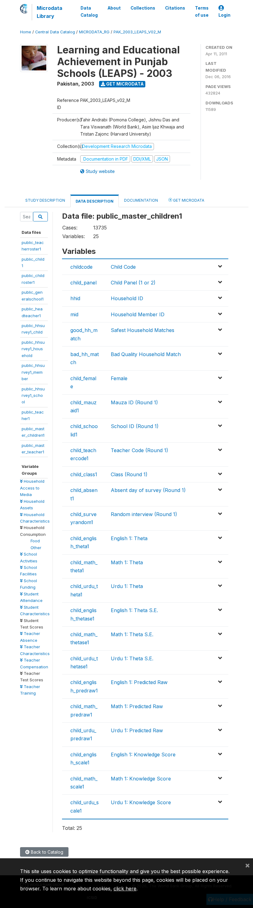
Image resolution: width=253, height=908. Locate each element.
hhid (75, 298)
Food (35, 540)
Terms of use (202, 11)
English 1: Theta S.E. (134, 610)
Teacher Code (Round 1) (139, 450)
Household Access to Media (32, 488)
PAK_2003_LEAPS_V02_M (137, 32)
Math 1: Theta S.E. (132, 634)
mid (74, 314)
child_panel (83, 283)
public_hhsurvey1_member (33, 372)
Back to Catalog (46, 852)
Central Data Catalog (55, 32)
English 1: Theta (129, 538)
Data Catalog (89, 11)
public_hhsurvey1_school (33, 395)
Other (36, 547)
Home (25, 32)
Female (119, 378)
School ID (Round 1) (135, 426)
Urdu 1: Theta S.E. (132, 658)
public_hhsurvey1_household (33, 349)
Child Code (123, 267)
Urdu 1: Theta (127, 586)
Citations (175, 8)
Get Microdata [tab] (188, 200)
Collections (143, 8)
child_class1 (83, 474)
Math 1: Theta (127, 562)
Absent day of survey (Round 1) (148, 490)
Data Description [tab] (95, 201)
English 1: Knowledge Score (143, 754)
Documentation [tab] (141, 200)
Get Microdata (124, 83)
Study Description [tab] (45, 200)
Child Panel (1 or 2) (133, 283)
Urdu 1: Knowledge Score (141, 802)
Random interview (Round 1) (144, 514)
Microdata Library (49, 12)
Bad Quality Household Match (146, 354)
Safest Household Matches (142, 330)
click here (125, 888)
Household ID (127, 298)
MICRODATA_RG (94, 32)
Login (224, 15)
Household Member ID (137, 314)
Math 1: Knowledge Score (141, 779)
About (114, 8)
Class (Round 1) (129, 474)
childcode (81, 267)
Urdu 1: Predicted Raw (137, 730)
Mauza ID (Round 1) (134, 402)
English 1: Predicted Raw (139, 682)
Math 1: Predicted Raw (137, 706)
